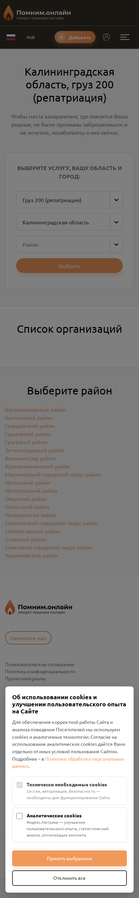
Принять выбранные (69, 858)
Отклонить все (69, 878)
